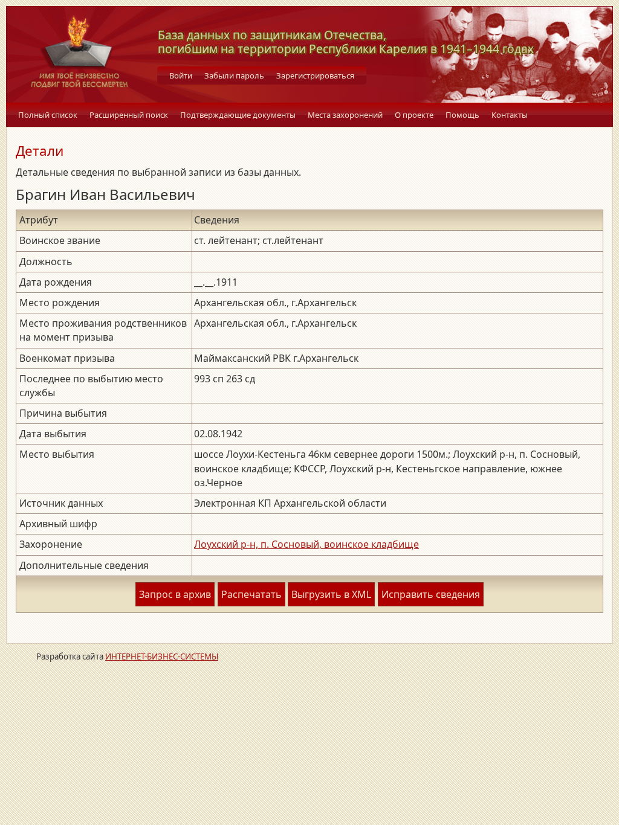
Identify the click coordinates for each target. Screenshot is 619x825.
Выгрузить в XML (331, 594)
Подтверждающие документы (238, 114)
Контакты (509, 114)
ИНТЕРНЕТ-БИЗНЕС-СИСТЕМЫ (161, 656)
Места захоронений (345, 114)
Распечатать (251, 594)
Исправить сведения (430, 594)
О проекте (414, 114)
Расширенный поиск (128, 114)
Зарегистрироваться (315, 75)
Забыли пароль (234, 75)
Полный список (47, 114)
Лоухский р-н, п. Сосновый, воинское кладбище (306, 544)
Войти (180, 75)
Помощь (462, 114)
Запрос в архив (175, 594)
